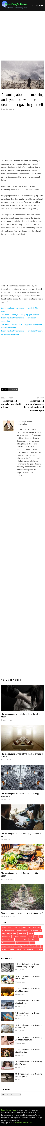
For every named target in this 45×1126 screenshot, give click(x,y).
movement (25, 943)
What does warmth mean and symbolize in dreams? (22, 913)
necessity (19, 946)
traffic (12, 949)
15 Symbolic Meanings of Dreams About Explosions (27, 989)
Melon (18, 943)
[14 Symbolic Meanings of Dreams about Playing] (7, 976)
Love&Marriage (34, 940)
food (36, 937)
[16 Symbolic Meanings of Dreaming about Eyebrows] (7, 1062)
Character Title (9, 931)
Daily (3, 934)
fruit (41, 937)
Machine (4, 943)
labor (17, 940)
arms (15, 927)
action (4, 927)
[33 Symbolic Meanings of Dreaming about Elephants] (7, 1074)
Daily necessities (11, 934)
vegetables (30, 949)
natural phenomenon (8, 946)
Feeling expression (20, 937)
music (32, 943)
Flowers (30, 937)
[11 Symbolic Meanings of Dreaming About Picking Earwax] (7, 1037)
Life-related (13, 390)
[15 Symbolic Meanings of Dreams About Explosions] (7, 989)
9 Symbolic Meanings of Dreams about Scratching (27, 1014)
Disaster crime (22, 934)
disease (31, 934)
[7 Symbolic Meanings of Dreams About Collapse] (7, 1001)
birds (29, 927)
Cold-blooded (34, 931)
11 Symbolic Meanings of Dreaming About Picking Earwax (28, 1038)
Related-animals (34, 946)
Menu (41, 5)
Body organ (36, 927)
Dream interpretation (9, 1110)
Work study (38, 949)
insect (7, 940)
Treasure (18, 949)
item (12, 940)
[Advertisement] (22, 33)
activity (10, 927)
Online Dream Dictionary (23, 1123)
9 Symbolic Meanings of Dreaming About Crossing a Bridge (28, 965)
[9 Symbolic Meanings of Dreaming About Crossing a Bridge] (7, 964)
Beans (24, 927)
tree (24, 949)
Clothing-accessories (22, 931)
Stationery (5, 949)
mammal (11, 943)
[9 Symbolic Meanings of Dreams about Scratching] (7, 1013)
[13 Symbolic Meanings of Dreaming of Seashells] (7, 1025)
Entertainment (6, 937)
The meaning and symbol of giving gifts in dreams (20, 314)
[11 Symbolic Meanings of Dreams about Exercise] (7, 1050)
